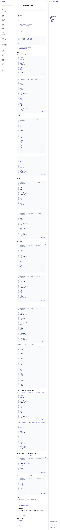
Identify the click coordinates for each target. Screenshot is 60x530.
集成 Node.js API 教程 (4, 44)
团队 (44, 1)
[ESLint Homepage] (3, 1)
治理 (2, 64)
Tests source (20, 521)
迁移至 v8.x (3, 32)
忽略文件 (3, 24)
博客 (46, 1)
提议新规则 (3, 51)
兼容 (50, 18)
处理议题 (3, 60)
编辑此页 (19, 525)
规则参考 (3, 28)
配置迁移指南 (3, 25)
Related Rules (52, 19)
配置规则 (3, 20)
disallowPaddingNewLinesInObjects (25, 505)
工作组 (2, 74)
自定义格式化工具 (4, 39)
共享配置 (3, 38)
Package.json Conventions (5, 59)
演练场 (54, 1)
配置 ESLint (3, 15)
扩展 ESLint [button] (3, 34)
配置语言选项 (3, 19)
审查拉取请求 (3, 71)
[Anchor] (22, 15)
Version (51, 20)
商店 (51, 1)
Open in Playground (43, 111)
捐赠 (57, 1)
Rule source (20, 520)
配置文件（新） (4, 16)
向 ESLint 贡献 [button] (4, 47)
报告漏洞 (3, 50)
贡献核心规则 (3, 63)
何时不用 (51, 17)
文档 (49, 1)
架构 (2, 55)
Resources (51, 21)
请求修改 (3, 54)
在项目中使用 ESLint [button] (4, 11)
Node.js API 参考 (4, 45)
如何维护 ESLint (3, 69)
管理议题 (3, 70)
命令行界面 (3, 27)
